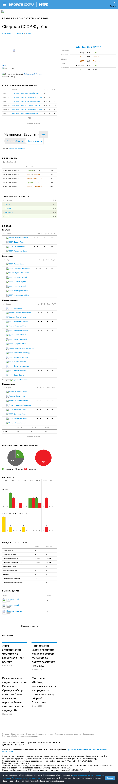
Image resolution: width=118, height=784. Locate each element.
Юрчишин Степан (19, 418)
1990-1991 (6, 97)
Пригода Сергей (20, 286)
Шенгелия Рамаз (19, 414)
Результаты (25, 18)
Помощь (5, 734)
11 (55, 105)
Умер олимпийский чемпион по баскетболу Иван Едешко (13, 654)
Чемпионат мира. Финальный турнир (25, 93)
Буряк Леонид (20, 317)
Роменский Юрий (20, 251)
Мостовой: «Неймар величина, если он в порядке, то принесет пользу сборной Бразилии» (44, 690)
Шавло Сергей (18, 375)
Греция (7, 204)
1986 (4, 113)
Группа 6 (11, 171)
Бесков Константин (17, 149)
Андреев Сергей (21, 392)
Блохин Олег (20, 396)
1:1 (51, 179)
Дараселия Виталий (20, 330)
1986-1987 (6, 109)
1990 (4, 93)
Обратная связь (17, 734)
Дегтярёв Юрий (19, 246)
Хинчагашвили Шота (21, 295)
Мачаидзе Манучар (20, 357)
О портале (30, 734)
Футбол (42, 18)
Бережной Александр (22, 268)
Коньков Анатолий (20, 339)
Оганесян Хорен (19, 362)
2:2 (51, 175)
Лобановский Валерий (33, 74)
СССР (4, 65)
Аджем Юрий (19, 264)
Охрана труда (88, 734)
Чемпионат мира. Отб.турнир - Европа (26, 105)
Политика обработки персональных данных (20, 736)
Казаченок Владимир (23, 405)
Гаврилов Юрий (20, 326)
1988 (4, 101)
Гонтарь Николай (21, 238)
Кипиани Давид (20, 335)
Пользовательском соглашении (26, 778)
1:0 (51, 183)
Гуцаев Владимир (21, 401)
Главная (8, 18)
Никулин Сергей (20, 282)
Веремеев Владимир (21, 321)
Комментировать (29, 626)
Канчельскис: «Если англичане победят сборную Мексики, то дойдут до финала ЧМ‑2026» (43, 656)
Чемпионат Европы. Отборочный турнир (27, 97)
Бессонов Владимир (23, 313)
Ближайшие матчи (88, 47)
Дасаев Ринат (19, 242)
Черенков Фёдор (19, 370)
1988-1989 (6, 105)
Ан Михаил (17, 308)
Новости (19, 33)
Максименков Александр (24, 348)
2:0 (51, 171)
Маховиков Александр (21, 353)
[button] (21, 135)
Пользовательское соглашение (68, 734)
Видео (29, 33)
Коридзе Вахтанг (19, 344)
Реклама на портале (44, 734)
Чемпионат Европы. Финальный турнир (26, 101)
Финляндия (9, 212)
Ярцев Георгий (20, 423)
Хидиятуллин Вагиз (21, 291)
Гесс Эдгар (24, 380)
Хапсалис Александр (21, 366)
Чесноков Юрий (19, 409)
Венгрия (8, 208)
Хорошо (109, 778)
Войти (113, 6)
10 (55, 204)
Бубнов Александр (22, 273)
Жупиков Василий (20, 277)
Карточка (6, 33)
